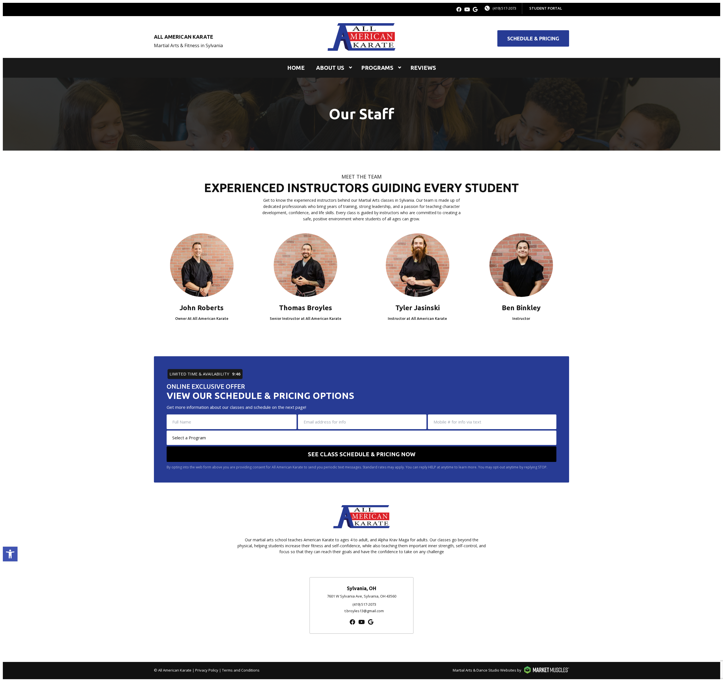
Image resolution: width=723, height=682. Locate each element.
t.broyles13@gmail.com (364, 610)
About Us (330, 67)
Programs (377, 67)
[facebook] (458, 9)
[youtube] (467, 9)
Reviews (423, 67)
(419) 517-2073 (504, 8)
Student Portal (545, 8)
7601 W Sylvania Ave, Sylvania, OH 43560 (361, 596)
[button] (10, 554)
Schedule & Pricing (533, 38)
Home (296, 67)
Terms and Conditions (241, 670)
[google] (475, 9)
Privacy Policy (206, 670)
